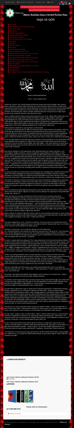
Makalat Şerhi (14, 70)
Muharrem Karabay (15, 413)
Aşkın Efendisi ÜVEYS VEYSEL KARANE (22, 27)
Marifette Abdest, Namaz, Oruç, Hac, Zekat (23, 53)
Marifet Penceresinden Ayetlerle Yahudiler (23, 58)
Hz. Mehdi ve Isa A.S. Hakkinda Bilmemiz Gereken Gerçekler (29, 72)
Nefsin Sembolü (14, 45)
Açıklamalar (13, 31)
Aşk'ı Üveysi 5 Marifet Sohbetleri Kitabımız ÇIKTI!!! (23, 375)
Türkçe (65, 2)
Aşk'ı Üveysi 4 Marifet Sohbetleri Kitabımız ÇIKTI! (22, 380)
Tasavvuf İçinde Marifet (17, 49)
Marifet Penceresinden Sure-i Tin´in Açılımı (23, 62)
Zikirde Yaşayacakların (17, 33)
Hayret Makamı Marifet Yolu (19, 51)
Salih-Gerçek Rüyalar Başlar (18, 35)
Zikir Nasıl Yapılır (15, 29)
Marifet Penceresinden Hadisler (20, 56)
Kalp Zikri (12, 47)
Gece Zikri (12, 41)
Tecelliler (12, 43)
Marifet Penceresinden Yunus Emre (21, 60)
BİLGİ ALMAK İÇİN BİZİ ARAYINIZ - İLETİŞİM (23, 66)
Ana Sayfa (12, 25)
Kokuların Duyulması (16, 37)
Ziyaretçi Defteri (14, 64)
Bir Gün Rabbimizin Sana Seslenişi (20, 39)
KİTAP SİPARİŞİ (14, 68)
